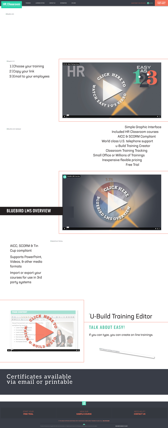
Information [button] (63, 3)
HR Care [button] (74, 3)
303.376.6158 (142, 3)
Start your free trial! (161, 3)
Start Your (28, 413)
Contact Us (52, 3)
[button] (84, 424)
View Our (84, 413)
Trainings (28, 3)
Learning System (40, 3)
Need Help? (139, 413)
